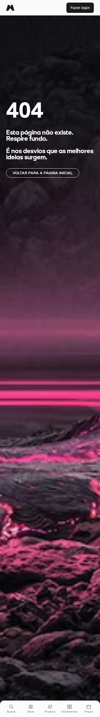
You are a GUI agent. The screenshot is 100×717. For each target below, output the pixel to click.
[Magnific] (10, 8)
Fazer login (80, 7)
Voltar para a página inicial (43, 172)
